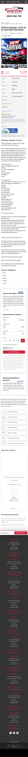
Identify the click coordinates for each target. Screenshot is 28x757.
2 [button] (13, 509)
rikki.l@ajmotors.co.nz (14, 500)
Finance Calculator (13, 427)
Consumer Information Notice (16, 443)
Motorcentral (18, 746)
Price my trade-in (20, 330)
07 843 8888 (14, 625)
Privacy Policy (14, 742)
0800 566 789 (14, 16)
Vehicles (7, 22)
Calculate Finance (7, 72)
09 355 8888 (14, 566)
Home (2, 22)
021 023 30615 (14, 499)
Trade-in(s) (6, 331)
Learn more (5, 309)
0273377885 (14, 681)
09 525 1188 (14, 480)
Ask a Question (21, 533)
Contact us (4, 524)
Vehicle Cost (6, 317)
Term (6, 337)
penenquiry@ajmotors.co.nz (14, 484)
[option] (14, 51)
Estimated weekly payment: (10, 344)
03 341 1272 (14, 720)
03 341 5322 (14, 701)
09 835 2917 (14, 586)
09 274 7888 (14, 547)
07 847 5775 (14, 644)
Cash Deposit (6, 324)
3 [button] (14, 509)
